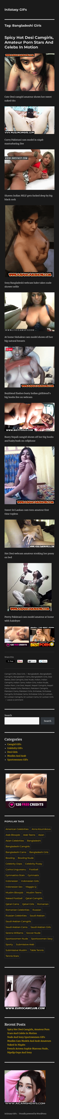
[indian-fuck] (29, 169)
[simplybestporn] (42, 636)
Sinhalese (37, 691)
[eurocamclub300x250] (29, 992)
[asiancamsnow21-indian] (29, 72)
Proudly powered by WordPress (32, 1114)
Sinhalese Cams (20, 694)
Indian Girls (31, 682)
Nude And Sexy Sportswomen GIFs (26, 1037)
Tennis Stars (12, 956)
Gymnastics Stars (15, 875)
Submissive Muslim (16, 950)
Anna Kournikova (41, 829)
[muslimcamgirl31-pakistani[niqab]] (29, 120)
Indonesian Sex (14, 887)
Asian (41, 835)
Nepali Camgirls (39, 685)
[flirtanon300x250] (17, 636)
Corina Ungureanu (16, 869)
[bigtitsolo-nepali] (29, 417)
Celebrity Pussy (33, 863)
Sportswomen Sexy (42, 938)
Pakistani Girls (25, 691)
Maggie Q (31, 887)
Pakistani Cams (11, 691)
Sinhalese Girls (35, 694)
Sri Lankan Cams (31, 697)
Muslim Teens (33, 892)
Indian (37, 680)
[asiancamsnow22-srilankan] (29, 475)
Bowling (10, 858)
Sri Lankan (47, 694)
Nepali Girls (15, 688)
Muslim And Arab (16, 755)
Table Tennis (37, 950)
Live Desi (20, 685)
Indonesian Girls (30, 881)
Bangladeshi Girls (39, 677)
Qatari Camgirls (34, 898)
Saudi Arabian (37, 915)
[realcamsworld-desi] (29, 534)
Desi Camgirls (17, 680)
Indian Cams (19, 682)
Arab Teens (29, 835)
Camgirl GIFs (10, 674)
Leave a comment (15, 700)
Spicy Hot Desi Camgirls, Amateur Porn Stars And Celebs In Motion (29, 42)
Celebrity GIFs (15, 748)
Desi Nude (29, 680)
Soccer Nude (33, 933)
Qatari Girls (28, 904)
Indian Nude (42, 682)
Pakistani (26, 688)
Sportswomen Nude (17, 938)
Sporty (9, 944)
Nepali (28, 685)
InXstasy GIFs (16, 10)
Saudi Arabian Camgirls (18, 921)
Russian (37, 910)
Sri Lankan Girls (46, 697)
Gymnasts (33, 875)
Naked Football (14, 898)
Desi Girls (21, 674)
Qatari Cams (12, 904)
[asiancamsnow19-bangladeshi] (29, 241)
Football (33, 869)
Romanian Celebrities (17, 910)
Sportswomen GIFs (17, 759)
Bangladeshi (33, 674)
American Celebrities (17, 829)
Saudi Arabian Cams (16, 927)
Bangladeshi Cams (21, 677)
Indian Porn (10, 685)
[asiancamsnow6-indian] (29, 367)
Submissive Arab (25, 944)
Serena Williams (14, 933)
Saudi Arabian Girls (41, 927)
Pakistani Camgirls (39, 688)
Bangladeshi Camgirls (18, 846)
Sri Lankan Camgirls (14, 697)
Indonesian (12, 881)
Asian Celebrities (15, 840)
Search (8, 715)
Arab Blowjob (13, 835)
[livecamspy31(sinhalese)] (29, 311)
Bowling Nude (26, 858)
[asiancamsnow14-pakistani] (29, 587)
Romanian (43, 904)
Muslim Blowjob (14, 892)
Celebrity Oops (14, 863)
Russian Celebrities (16, 915)
